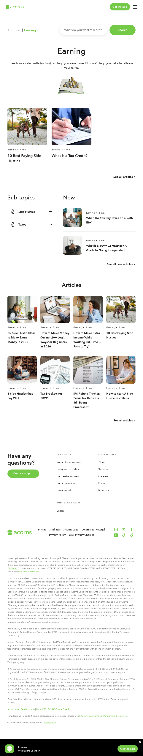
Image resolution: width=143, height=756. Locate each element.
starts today (68, 469)
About (102, 462)
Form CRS (41, 709)
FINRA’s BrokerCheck (58, 709)
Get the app (119, 6)
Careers (103, 476)
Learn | (18, 30)
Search (122, 30)
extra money (68, 476)
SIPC (17, 568)
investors (66, 483)
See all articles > (124, 177)
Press (101, 483)
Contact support (23, 473)
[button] (131, 535)
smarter (65, 490)
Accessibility (50, 722)
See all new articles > (121, 264)
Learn (60, 510)
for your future (70, 462)
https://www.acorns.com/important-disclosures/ (103, 716)
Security (103, 469)
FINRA (10, 568)
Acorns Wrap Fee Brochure (21, 709)
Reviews (103, 490)
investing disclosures (28, 571)
